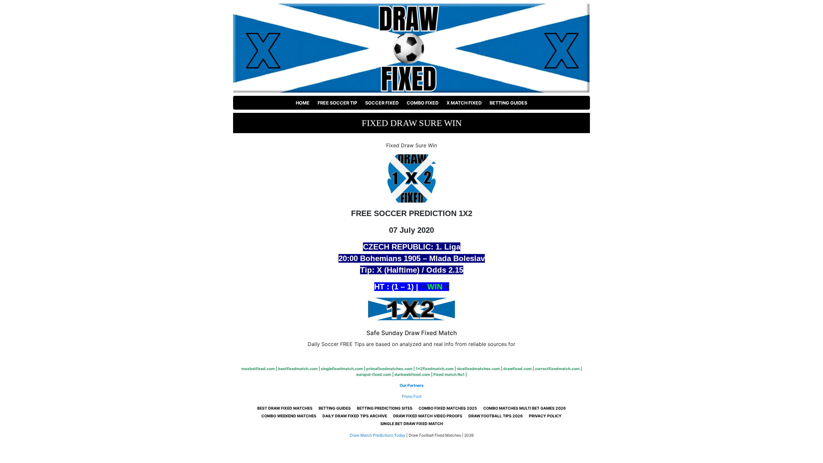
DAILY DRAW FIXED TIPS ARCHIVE (354, 415)
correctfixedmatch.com (557, 368)
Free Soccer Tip (337, 102)
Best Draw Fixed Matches (284, 408)
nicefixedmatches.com (478, 368)
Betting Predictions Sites (384, 408)
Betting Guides (508, 102)
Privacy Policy (545, 415)
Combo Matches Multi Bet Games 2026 (524, 408)
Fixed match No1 (449, 374)
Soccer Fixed (382, 102)
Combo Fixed (423, 102)
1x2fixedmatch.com (435, 368)
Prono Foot (411, 396)
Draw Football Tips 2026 (495, 415)
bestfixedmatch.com (298, 368)
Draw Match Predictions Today (377, 435)
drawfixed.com (517, 368)
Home (303, 102)
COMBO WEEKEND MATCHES (288, 415)
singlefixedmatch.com (342, 368)
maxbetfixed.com (258, 368)
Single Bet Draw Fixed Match (411, 423)
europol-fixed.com (373, 374)
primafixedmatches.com (389, 368)
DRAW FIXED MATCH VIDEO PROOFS (427, 415)
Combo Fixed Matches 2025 (448, 408)
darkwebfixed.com (412, 374)
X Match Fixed (464, 102)
